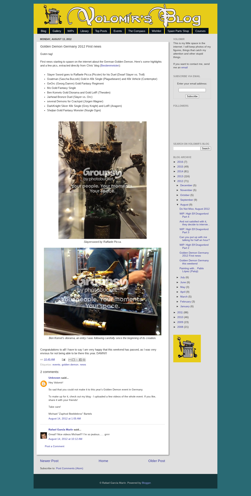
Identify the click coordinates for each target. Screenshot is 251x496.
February (186, 301)
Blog (43, 31)
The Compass (136, 31)
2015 (180, 166)
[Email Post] (63, 359)
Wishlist (156, 31)
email (184, 67)
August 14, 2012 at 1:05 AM (65, 418)
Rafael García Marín (61, 429)
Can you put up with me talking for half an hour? (195, 238)
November (186, 190)
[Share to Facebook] (80, 360)
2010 (180, 317)
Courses (200, 31)
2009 (180, 322)
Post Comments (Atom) (69, 468)
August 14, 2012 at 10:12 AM (65, 439)
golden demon (70, 364)
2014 (180, 171)
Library (84, 31)
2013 (180, 176)
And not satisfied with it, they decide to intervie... (195, 223)
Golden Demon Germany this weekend (194, 262)
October (185, 195)
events (56, 364)
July (183, 277)
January (185, 306)
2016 (180, 161)
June (183, 282)
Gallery (57, 31)
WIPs (70, 31)
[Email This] (70, 360)
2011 (180, 312)
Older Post (156, 461)
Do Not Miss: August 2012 (195, 209)
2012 (180, 181)
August (184, 204)
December (186, 185)
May (183, 287)
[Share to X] (77, 360)
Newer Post (49, 461)
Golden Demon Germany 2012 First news (194, 254)
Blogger (146, 482)
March (184, 296)
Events (118, 31)
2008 (180, 327)
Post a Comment (54, 446)
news (83, 364)
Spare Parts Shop (178, 31)
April (183, 292)
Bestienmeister (110, 65)
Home (103, 461)
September (187, 200)
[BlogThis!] (73, 360)
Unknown (54, 377)
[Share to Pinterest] (84, 360)
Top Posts (101, 31)
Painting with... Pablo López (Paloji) (192, 270)
